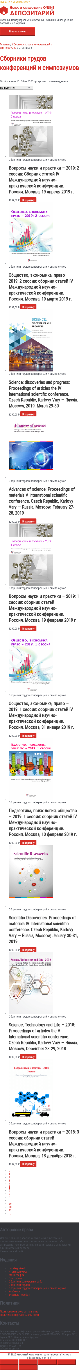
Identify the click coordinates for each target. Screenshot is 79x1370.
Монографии (17, 1275)
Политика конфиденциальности (19, 1314)
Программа (15, 1278)
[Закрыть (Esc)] (66, 1362)
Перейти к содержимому (15, 1)
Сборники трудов (19, 1284)
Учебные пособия (19, 1294)
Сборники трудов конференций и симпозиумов (37, 1288)
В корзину (28, 200)
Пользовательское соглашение (19, 1311)
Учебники (14, 1291)
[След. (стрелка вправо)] (28, 1367)
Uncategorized (17, 1268)
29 (10, 1203)
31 (10, 1210)
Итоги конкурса (18, 1271)
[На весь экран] (28, 1362)
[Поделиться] (47, 1362)
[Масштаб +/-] (9, 1362)
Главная (5, 44)
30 (10, 1207)
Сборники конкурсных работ (26, 1281)
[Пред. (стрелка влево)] (9, 1367)
